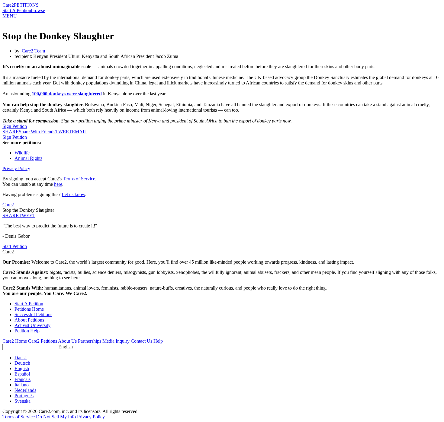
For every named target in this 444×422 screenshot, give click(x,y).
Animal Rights (28, 158)
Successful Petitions (33, 314)
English (65, 346)
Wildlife (22, 152)
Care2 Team (33, 50)
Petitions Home (29, 309)
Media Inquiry (116, 341)
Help (158, 341)
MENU (9, 15)
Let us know (73, 194)
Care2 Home (14, 341)
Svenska (22, 401)
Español (22, 373)
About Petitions (29, 319)
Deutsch (22, 363)
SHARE (10, 215)
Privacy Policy (16, 168)
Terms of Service (79, 178)
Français (22, 379)
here (58, 184)
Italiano (21, 384)
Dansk (20, 357)
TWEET (63, 131)
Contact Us (141, 341)
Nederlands (25, 390)
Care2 (8, 5)
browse (38, 10)
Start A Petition (16, 10)
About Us (67, 341)
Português (24, 395)
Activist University (32, 325)
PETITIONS (26, 5)
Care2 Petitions (42, 341)
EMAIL (79, 131)
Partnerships (89, 341)
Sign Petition (14, 126)
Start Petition (14, 246)
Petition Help (27, 330)
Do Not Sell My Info (56, 416)
